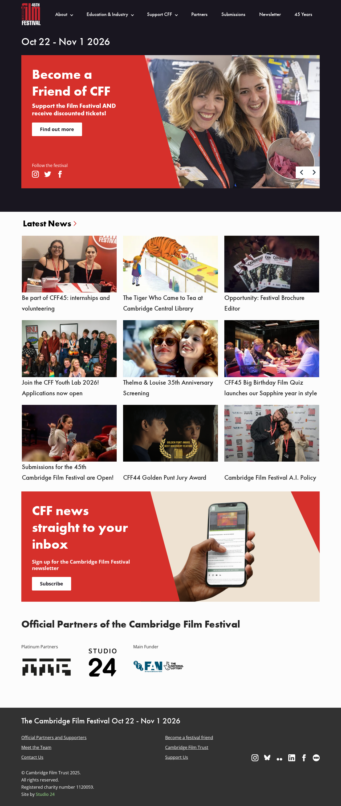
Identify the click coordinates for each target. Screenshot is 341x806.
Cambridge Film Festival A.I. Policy (270, 478)
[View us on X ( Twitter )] (47, 174)
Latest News (47, 223)
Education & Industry (107, 14)
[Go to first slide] (314, 172)
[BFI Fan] (158, 666)
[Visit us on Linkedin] (291, 757)
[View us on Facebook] (59, 174)
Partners (199, 14)
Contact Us (32, 757)
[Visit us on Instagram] (254, 757)
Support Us (176, 757)
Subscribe (51, 583)
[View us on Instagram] (35, 174)
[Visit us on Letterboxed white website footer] (316, 757)
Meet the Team (36, 747)
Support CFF (159, 14)
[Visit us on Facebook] (304, 757)
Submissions (233, 14)
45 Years (303, 14)
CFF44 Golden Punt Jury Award (164, 478)
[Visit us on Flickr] (279, 757)
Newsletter (270, 14)
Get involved (55, 120)
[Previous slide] (302, 172)
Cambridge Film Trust (186, 747)
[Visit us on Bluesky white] (267, 757)
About (61, 14)
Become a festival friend (189, 737)
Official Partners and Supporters (54, 737)
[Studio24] (102, 662)
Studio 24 (45, 794)
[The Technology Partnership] (46, 666)
